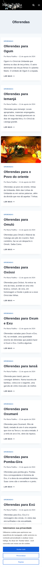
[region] (21, 545)
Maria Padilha (12, 56)
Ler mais (9, 76)
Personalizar (21, 556)
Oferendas (8, 41)
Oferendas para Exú (19, 504)
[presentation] (21, 149)
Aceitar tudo (21, 549)
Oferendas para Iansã (20, 366)
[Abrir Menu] (39, 5)
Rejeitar (21, 562)
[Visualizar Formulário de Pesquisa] (33, 5)
